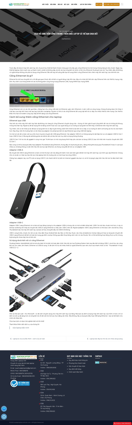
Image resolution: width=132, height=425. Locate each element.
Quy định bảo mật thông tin (78, 360)
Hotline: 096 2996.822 (123, 423)
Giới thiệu (45, 4)
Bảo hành (53, 4)
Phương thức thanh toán (77, 363)
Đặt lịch (66, 4)
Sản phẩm (74, 4)
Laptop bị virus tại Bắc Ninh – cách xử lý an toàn (28, 339)
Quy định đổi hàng (75, 369)
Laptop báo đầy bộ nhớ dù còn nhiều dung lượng (106, 339)
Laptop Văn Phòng (85, 4)
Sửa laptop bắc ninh (21, 328)
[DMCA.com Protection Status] (101, 362)
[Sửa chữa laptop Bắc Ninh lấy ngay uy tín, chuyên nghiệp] (19, 4)
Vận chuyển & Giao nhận (77, 366)
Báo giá (60, 4)
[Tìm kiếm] (122, 4)
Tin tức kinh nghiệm (66, 31)
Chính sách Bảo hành (76, 372)
